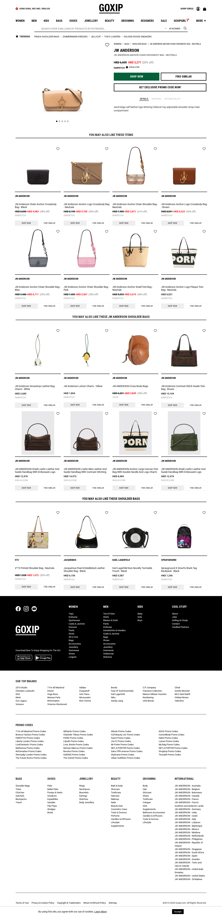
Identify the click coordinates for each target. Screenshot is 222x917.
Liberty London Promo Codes (30, 741)
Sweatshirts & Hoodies (114, 630)
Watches (107, 657)
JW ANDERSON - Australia (187, 785)
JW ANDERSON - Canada (187, 795)
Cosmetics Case (119, 809)
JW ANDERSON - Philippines (189, 839)
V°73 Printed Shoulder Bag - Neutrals (34, 568)
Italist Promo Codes (168, 738)
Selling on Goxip (180, 620)
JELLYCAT (96, 36)
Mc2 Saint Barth (182, 694)
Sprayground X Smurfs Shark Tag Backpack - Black (179, 569)
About (175, 613)
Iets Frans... (85, 694)
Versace (20, 704)
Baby (140, 613)
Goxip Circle (187, 8)
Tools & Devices (119, 812)
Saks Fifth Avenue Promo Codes (127, 751)
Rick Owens (85, 700)
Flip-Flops (52, 806)
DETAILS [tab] (144, 99)
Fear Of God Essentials (122, 691)
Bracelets (84, 792)
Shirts (106, 617)
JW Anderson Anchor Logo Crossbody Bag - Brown (184, 206)
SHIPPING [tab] (156, 99)
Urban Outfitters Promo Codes (125, 758)
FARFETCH (20, 215)
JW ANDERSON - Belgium (187, 789)
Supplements (117, 826)
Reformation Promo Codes (28, 751)
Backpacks (21, 799)
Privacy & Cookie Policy (43, 903)
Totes (18, 789)
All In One (73, 637)
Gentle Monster (182, 691)
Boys (140, 620)
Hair (145, 789)
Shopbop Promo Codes (170, 751)
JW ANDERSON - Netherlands (189, 835)
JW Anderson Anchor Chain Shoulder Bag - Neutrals (135, 206)
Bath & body (117, 785)
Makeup (115, 799)
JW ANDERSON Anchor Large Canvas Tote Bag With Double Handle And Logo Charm (135, 470)
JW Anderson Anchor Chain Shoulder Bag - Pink (86, 288)
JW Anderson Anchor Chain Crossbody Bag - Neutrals (175, 44)
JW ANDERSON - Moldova (187, 832)
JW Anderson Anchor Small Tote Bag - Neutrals (132, 288)
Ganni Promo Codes (120, 738)
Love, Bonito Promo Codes (76, 744)
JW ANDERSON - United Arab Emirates (189, 871)
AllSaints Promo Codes (74, 731)
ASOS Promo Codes (168, 731)
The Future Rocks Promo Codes (31, 758)
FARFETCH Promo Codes (28, 738)
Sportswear (74, 620)
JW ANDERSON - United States (190, 875)
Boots (50, 812)
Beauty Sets (117, 806)
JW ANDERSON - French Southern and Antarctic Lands (189, 804)
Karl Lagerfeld (118, 694)
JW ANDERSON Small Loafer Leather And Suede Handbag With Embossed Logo (37, 470)
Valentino (179, 700)
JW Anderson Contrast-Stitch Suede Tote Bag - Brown (183, 387)
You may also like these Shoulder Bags (111, 498)
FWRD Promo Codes (73, 738)
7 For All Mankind (55, 687)
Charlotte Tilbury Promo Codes (78, 734)
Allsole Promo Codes (121, 731)
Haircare (115, 795)
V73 (17, 560)
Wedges (51, 809)
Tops (71, 613)
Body (145, 785)
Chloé (177, 687)
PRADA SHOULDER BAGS (47, 36)
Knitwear (73, 617)
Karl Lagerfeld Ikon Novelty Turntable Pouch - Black (132, 569)
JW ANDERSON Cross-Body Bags (130, 386)
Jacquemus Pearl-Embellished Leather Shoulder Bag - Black (84, 569)
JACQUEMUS (70, 560)
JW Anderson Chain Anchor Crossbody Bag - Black (36, 206)
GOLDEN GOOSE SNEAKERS (138, 36)
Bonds (114, 687)
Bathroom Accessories (154, 812)
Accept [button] (178, 911)
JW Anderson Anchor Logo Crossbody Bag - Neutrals (86, 206)
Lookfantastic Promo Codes (29, 744)
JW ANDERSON (126, 50)
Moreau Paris (53, 697)
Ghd (18, 694)
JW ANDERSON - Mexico (187, 829)
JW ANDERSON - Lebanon (187, 822)
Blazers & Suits (110, 620)
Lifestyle (115, 822)
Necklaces (84, 789)
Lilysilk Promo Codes (73, 741)
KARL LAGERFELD (121, 560)
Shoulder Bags (139, 44)
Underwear (108, 653)
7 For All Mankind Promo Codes (31, 731)
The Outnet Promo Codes (75, 758)
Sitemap (113, 903)
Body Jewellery (86, 802)
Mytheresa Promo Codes (28, 748)
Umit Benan (148, 700)
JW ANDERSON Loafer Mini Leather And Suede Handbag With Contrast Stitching (85, 470)
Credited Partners (180, 627)
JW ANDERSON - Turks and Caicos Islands (188, 864)
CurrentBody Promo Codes (171, 734)
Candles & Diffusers (121, 819)
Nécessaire (85, 697)
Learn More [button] (100, 911)
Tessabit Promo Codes (170, 754)
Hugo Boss (52, 694)
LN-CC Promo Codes (121, 741)
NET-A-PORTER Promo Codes (125, 748)
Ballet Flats (52, 789)
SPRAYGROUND (168, 560)
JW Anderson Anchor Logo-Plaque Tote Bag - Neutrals (182, 288)
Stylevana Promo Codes (122, 754)
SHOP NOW (26, 223)
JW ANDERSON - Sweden (187, 859)
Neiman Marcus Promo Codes (78, 748)
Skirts (71, 633)
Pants (71, 630)
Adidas (82, 687)
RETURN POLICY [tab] (172, 99)
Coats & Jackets (77, 623)
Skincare (115, 789)
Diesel (50, 691)
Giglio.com (21, 480)
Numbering (148, 697)
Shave (146, 795)
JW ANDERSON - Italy (185, 819)
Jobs (174, 617)
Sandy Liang (117, 700)
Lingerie (72, 657)
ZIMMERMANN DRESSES (75, 36)
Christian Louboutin (25, 691)
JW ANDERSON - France (187, 799)
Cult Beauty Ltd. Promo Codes (125, 734)
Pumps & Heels (54, 792)
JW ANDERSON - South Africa (189, 852)
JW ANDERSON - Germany (188, 809)
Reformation (53, 700)
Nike (113, 697)
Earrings (83, 795)
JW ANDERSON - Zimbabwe (188, 879)
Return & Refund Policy (94, 903)
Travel (19, 802)
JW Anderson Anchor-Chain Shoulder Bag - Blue (38, 288)
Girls (140, 617)
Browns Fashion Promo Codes (30, 734)
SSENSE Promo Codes (74, 754)
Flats (49, 785)
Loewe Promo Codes (169, 741)
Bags (127, 44)
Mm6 (18, 697)
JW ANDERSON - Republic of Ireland (189, 844)
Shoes (72, 653)
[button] (136, 77)
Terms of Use (22, 903)
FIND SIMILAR (49, 223)
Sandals (51, 802)
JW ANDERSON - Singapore (188, 849)
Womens (117, 44)
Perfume (115, 815)
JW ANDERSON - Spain (186, 855)
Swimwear (74, 650)
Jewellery (73, 647)
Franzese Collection (152, 691)
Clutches (20, 792)
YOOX (115, 397)
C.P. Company (149, 687)
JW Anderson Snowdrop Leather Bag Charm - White (35, 387)
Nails (113, 802)
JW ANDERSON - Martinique (188, 826)
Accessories (75, 643)
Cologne (147, 802)
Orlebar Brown (182, 697)
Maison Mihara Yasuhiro (154, 694)
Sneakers (52, 795)
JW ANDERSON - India (186, 812)
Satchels (20, 795)
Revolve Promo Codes (74, 751)
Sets (145, 806)
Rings (82, 785)
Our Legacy (21, 700)
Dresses (73, 627)
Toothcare (116, 792)
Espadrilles (52, 799)
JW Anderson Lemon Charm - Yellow (83, 386)
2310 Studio (21, 687)
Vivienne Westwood (57, 704)
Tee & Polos (109, 613)
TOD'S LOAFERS (112, 36)
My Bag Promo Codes (169, 744)
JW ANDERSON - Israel (186, 815)
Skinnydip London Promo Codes (31, 754)
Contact (176, 623)
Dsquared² (84, 691)
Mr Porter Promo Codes (122, 744)
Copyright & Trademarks (69, 903)
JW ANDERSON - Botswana (188, 792)
